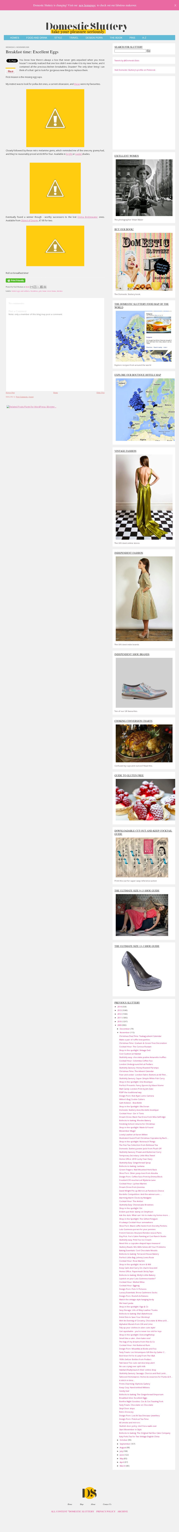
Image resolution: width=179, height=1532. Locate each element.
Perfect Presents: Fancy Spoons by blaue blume (141, 1085)
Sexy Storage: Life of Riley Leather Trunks (138, 1310)
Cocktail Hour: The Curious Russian (135, 1046)
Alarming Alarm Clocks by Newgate (135, 1197)
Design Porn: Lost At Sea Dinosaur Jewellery (139, 1415)
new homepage (87, 5)
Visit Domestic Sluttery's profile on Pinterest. (135, 70)
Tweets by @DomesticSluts (126, 60)
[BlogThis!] (35, 287)
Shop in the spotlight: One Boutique (136, 1081)
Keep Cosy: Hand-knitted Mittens (134, 1387)
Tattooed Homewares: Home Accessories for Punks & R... (145, 1376)
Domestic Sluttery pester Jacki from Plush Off (140, 1148)
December (125, 1028)
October (124, 1440)
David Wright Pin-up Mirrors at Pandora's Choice (141, 1190)
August (123, 1447)
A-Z (144, 37)
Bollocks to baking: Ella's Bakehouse (135, 1313)
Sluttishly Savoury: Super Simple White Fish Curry (141, 1078)
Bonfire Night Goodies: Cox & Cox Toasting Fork (141, 1401)
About (93, 1504)
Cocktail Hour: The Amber (131, 1201)
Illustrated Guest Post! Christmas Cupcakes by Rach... (143, 1138)
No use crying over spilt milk (132, 1366)
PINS (132, 37)
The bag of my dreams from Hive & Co (137, 1341)
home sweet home (49, 291)
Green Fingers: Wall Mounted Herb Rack (138, 1169)
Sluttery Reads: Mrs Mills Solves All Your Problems (142, 1247)
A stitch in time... (127, 1380)
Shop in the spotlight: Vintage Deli (135, 1050)
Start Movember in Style (130, 1429)
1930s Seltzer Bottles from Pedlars (135, 1359)
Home (55, 392)
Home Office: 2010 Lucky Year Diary (135, 1159)
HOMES (14, 37)
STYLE (58, 37)
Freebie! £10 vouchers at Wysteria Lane (137, 1180)
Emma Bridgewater (88, 217)
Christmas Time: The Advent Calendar (136, 1071)
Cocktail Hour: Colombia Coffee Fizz (136, 1060)
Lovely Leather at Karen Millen (133, 1134)
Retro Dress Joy (126, 1412)
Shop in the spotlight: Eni (130, 1208)
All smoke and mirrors (129, 1422)
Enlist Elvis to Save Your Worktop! (134, 1317)
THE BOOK (116, 37)
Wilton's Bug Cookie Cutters (132, 1099)
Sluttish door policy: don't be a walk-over (138, 1426)
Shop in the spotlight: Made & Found (136, 1127)
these (77, 84)
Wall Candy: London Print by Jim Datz (136, 1088)
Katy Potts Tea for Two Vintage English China (139, 1436)
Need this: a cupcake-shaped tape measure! (139, 1243)
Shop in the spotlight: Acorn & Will (135, 1264)
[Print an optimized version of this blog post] (15, 283)
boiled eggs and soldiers (21, 291)
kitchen (59, 291)
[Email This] (31, 287)
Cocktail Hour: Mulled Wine (132, 1282)
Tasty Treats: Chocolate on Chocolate (136, 1405)
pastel (78, 154)
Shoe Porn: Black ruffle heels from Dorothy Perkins (143, 1225)
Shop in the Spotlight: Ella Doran (134, 1106)
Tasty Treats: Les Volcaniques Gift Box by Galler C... (142, 1352)
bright (69, 154)
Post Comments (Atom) (25, 396)
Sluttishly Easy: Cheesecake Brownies (136, 1204)
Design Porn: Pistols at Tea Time (134, 1419)
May (122, 1458)
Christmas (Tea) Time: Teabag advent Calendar (140, 1036)
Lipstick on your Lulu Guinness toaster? (137, 1278)
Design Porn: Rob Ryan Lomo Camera (136, 1095)
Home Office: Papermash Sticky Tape (136, 1271)
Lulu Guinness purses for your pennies (137, 1229)
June (122, 1454)
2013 (119, 1010)
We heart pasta (126, 1303)
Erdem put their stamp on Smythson (136, 1211)
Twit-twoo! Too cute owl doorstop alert (137, 1362)
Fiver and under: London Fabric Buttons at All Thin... (143, 1074)
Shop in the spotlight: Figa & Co (133, 1306)
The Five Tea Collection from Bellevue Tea (138, 1145)
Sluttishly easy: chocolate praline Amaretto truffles (142, 1057)
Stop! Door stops (127, 1408)
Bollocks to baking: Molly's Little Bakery (137, 1275)
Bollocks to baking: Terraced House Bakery (139, 1254)
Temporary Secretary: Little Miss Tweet (137, 1155)
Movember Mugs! (127, 1131)
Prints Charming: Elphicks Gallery (134, 1383)
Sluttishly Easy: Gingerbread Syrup (135, 1162)
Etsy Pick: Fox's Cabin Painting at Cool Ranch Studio (142, 1236)
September (125, 1443)
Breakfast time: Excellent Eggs (32, 51)
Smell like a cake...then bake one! (135, 1338)
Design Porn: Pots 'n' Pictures (132, 1289)
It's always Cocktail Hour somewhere (136, 1222)
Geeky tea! (124, 1391)
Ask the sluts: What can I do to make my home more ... (144, 1215)
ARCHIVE (122, 1511)
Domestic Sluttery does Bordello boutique (139, 1110)
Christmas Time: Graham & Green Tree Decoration (143, 1043)
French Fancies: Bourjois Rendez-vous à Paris (140, 1232)
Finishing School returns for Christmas (137, 1124)
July (121, 1451)
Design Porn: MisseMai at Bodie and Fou (137, 1348)
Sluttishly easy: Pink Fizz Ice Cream (135, 1239)
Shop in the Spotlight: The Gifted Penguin (138, 1219)
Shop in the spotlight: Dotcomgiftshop (137, 1334)
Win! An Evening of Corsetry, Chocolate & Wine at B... (143, 1320)
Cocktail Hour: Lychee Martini (133, 1183)
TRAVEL (73, 37)
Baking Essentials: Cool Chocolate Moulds (138, 1250)
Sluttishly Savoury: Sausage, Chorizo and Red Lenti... (143, 1373)
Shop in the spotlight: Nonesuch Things (137, 1141)
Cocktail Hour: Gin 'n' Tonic (131, 1113)
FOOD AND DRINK (36, 37)
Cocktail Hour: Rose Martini (132, 1261)
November (125, 1032)
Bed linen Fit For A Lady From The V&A (137, 1355)
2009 (119, 1025)
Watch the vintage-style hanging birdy (136, 1299)
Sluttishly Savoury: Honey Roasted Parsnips (139, 1067)
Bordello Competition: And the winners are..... (140, 1194)
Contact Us (107, 1504)
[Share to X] (38, 287)
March (123, 1465)
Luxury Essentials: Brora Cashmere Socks (138, 1292)
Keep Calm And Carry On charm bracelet (138, 1268)
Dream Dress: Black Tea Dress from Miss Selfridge (142, 1117)
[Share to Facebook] (41, 287)
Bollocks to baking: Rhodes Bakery (135, 1120)
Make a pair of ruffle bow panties (134, 1039)
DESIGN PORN (94, 37)
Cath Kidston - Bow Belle (130, 1102)
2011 (119, 1017)
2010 (119, 1021)
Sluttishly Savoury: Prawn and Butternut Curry (140, 1152)
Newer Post (10, 392)
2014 (119, 1006)
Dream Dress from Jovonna (132, 1187)
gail (40, 291)
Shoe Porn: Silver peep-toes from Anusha (138, 1173)
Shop (81, 1504)
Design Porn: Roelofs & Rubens (133, 1296)
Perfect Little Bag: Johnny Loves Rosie (136, 1257)
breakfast (34, 291)
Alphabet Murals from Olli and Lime (136, 1324)
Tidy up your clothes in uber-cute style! (137, 1327)
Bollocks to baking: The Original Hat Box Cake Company (144, 1433)
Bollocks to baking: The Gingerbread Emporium (141, 1394)
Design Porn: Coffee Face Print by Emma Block (140, 1176)
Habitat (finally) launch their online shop (137, 1369)
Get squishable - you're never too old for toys (140, 1331)
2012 (119, 1014)
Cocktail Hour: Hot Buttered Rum (134, 1345)
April (122, 1462)
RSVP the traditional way (130, 1092)
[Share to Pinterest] (45, 287)
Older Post (100, 392)
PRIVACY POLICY (105, 1511)
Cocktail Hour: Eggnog (129, 1285)
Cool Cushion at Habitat (130, 1053)
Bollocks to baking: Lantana (131, 1166)
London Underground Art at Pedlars (136, 1064)
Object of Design (29, 220)
